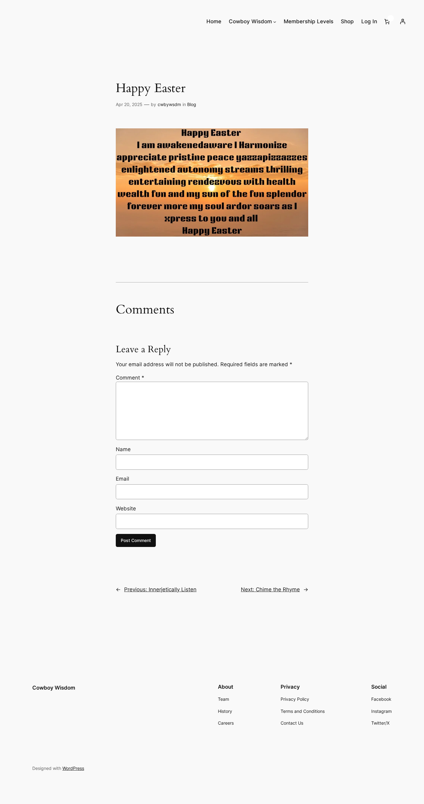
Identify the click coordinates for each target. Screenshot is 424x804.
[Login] (402, 21)
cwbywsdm (169, 104)
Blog (191, 104)
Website (126, 508)
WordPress (73, 768)
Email (122, 479)
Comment (130, 378)
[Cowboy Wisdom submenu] (274, 21)
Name (123, 449)
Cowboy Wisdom (53, 688)
